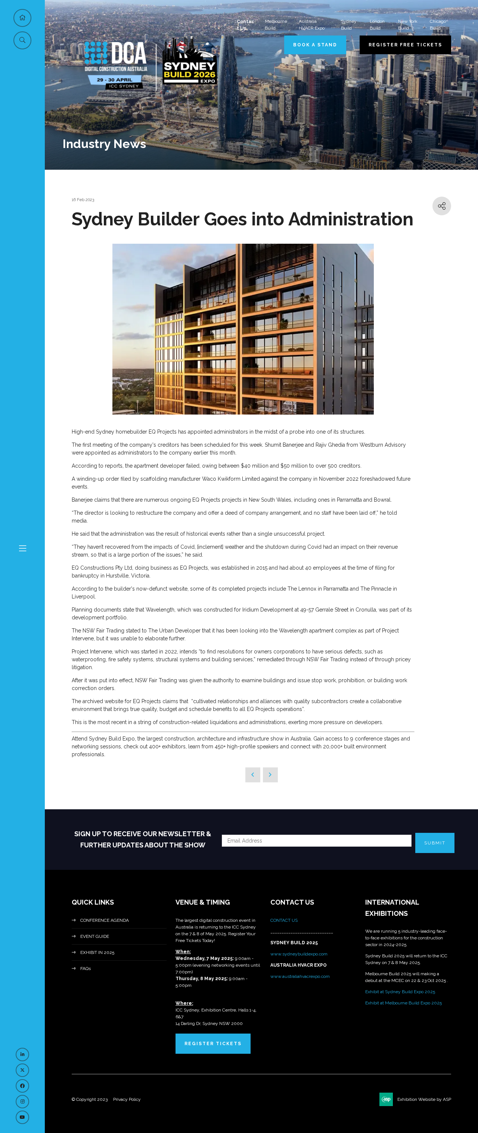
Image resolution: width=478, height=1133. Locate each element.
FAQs (85, 968)
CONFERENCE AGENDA (104, 920)
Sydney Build (349, 25)
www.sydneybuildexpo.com (299, 954)
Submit (435, 843)
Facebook (22, 1086)
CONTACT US (284, 920)
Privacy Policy (127, 1099)
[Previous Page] (252, 774)
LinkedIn (22, 1054)
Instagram (22, 1101)
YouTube (22, 1117)
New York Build (408, 25)
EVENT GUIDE (94, 936)
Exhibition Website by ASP (424, 1099)
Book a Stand (315, 44)
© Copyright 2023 (90, 1099)
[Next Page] (270, 774)
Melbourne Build (276, 25)
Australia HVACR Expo (312, 25)
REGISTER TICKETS (213, 1043)
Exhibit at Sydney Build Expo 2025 (400, 991)
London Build (377, 25)
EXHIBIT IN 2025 (97, 952)
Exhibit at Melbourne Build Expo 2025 (403, 1003)
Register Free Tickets (405, 44)
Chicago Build (438, 25)
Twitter (22, 1070)
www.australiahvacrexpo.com (300, 976)
